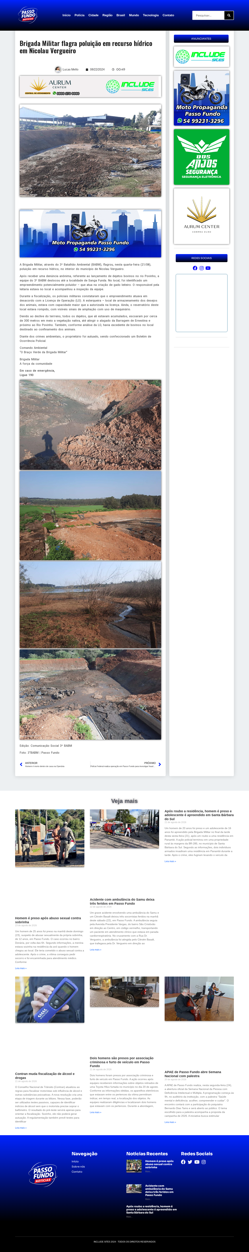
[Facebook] (195, 268)
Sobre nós (78, 1166)
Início (67, 15)
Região (107, 15)
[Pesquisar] (229, 15)
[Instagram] (201, 268)
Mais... (148, 1171)
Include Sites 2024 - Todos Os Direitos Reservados (124, 1242)
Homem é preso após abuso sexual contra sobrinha (159, 1164)
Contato (168, 15)
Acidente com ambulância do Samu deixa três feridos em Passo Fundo (122, 901)
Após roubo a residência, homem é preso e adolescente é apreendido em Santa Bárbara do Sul (199, 815)
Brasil (120, 15)
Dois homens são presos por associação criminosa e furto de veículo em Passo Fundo (121, 1062)
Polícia (79, 15)
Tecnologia (151, 15)
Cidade (93, 15)
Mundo (134, 15)
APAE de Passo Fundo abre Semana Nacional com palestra (193, 1074)
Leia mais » (21, 968)
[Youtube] (208, 268)
